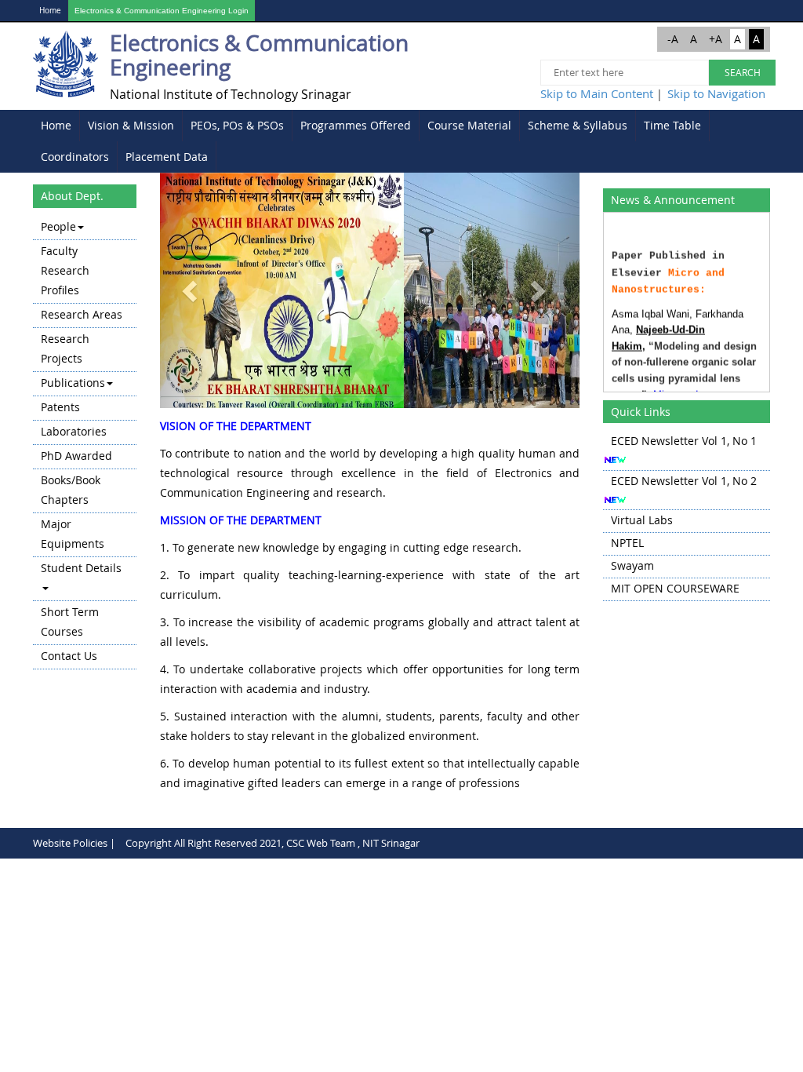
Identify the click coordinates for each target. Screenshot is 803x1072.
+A (715, 38)
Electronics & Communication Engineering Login (161, 10)
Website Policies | (74, 843)
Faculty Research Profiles (65, 270)
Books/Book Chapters (70, 489)
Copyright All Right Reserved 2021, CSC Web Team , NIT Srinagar (272, 843)
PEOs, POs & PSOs (237, 125)
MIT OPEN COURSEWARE (675, 588)
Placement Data (166, 156)
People (58, 226)
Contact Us (69, 655)
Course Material (469, 125)
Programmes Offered (355, 125)
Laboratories (74, 431)
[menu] (84, 442)
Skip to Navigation (716, 93)
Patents (60, 406)
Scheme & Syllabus (577, 125)
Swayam (632, 565)
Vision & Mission (131, 125)
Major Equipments (72, 533)
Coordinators (75, 156)
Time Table (672, 125)
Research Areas (81, 314)
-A (672, 38)
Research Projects (65, 348)
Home (50, 10)
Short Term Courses (70, 621)
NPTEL (627, 542)
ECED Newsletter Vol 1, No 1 (684, 440)
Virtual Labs (642, 519)
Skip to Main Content (596, 93)
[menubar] (401, 141)
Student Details (81, 567)
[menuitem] (56, 125)
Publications (73, 382)
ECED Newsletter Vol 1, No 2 (684, 480)
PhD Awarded (76, 455)
